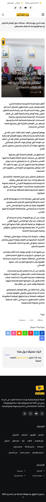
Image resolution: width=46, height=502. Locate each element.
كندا (31, 320)
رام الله (40, 320)
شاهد (29, 440)
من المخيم (13, 452)
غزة (23, 440)
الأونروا (33, 435)
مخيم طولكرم (38, 452)
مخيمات (22, 320)
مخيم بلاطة (29, 446)
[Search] (3, 14)
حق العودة (39, 440)
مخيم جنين (18, 446)
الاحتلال (24, 435)
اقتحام (41, 435)
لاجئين (6, 440)
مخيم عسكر (25, 452)
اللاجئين (15, 435)
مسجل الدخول (22, 357)
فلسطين (15, 440)
